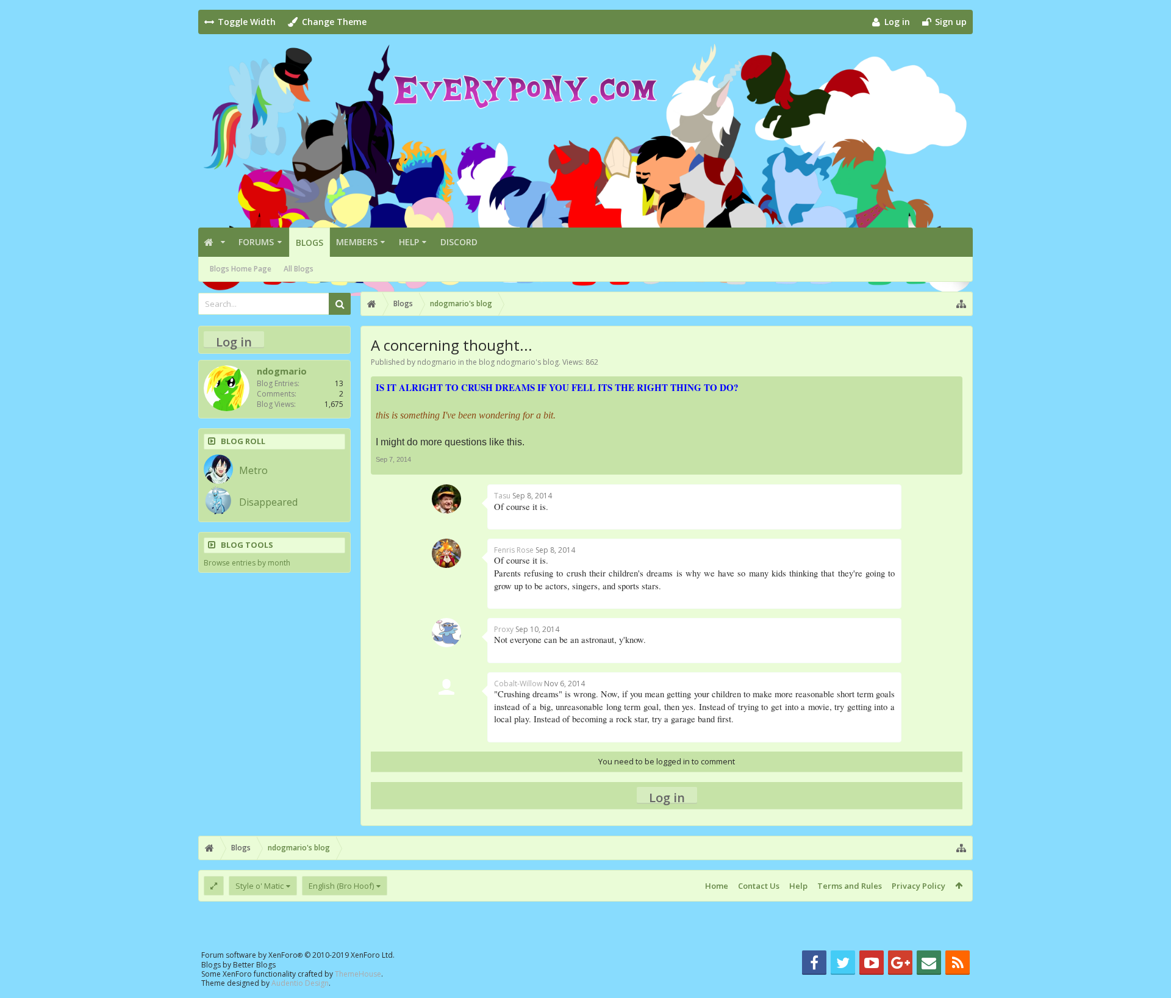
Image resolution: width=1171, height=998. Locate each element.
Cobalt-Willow (518, 683)
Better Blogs (254, 965)
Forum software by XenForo (298, 955)
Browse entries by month (247, 563)
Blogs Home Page (240, 269)
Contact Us (758, 885)
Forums (256, 242)
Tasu (502, 495)
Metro (253, 470)
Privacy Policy (918, 885)
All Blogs (298, 269)
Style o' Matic (259, 885)
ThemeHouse (358, 974)
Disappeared (268, 502)
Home (716, 885)
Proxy (504, 629)
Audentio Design (300, 983)
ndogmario (436, 362)
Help (409, 242)
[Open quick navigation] (961, 303)
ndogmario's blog (527, 362)
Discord (459, 242)
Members (357, 242)
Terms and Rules (849, 885)
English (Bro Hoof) (341, 885)
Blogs (309, 242)
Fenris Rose (514, 550)
